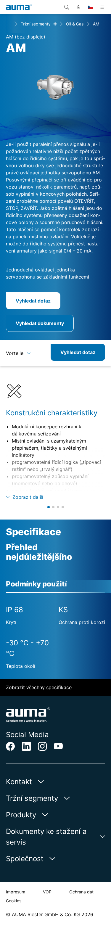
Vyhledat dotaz (33, 301)
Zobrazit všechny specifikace (39, 687)
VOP (47, 891)
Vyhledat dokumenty (40, 323)
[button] (48, 507)
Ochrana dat (81, 891)
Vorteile (14, 353)
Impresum (15, 891)
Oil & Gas (74, 23)
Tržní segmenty (36, 23)
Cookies (13, 900)
